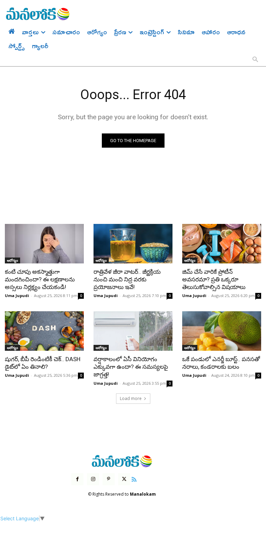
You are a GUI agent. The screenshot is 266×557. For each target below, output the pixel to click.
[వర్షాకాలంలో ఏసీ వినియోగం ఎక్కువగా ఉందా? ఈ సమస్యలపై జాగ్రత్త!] (133, 331)
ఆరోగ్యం (12, 260)
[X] (124, 479)
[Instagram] (93, 479)
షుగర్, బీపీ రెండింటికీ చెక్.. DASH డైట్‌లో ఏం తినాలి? (42, 363)
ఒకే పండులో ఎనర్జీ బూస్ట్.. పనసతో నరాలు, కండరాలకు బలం (221, 363)
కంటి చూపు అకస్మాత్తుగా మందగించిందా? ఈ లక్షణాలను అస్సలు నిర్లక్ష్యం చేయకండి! (40, 279)
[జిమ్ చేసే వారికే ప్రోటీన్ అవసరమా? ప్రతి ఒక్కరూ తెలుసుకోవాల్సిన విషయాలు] (221, 243)
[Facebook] (77, 479)
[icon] (134, 478)
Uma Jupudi (17, 295)
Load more (131, 398)
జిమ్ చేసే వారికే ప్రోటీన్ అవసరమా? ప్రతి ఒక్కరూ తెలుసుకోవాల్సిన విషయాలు (214, 279)
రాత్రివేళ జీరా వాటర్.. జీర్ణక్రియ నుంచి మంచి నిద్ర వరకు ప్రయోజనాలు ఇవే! (127, 279)
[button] (255, 60)
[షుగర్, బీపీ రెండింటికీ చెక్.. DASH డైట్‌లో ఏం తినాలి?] (44, 331)
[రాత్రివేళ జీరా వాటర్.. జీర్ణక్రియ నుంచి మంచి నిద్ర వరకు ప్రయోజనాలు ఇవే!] (133, 243)
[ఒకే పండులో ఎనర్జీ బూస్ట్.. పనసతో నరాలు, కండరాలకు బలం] (221, 331)
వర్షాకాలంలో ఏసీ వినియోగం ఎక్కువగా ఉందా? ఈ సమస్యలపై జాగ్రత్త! (131, 367)
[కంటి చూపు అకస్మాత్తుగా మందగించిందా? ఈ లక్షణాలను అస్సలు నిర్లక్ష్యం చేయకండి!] (44, 243)
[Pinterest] (109, 479)
